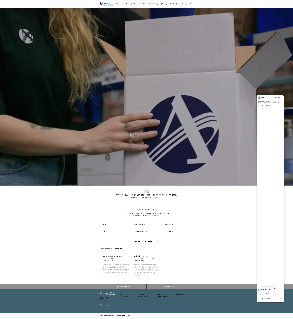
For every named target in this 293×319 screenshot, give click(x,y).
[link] (164, 4)
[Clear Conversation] (276, 98)
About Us (119, 4)
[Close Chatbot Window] (282, 98)
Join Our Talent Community (148, 4)
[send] (280, 299)
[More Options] (260, 299)
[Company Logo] (107, 3)
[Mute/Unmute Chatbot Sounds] (279, 98)
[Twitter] (112, 305)
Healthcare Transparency (162, 296)
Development (141, 294)
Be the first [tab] (118, 248)
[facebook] (107, 305)
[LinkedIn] (101, 305)
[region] (270, 198)
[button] (174, 4)
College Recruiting (180, 294)
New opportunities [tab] (107, 248)
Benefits (159, 294)
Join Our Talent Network (124, 296)
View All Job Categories (143, 296)
